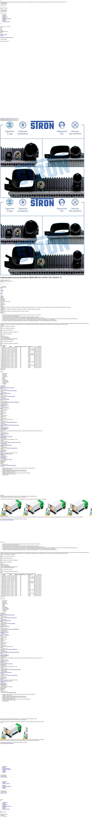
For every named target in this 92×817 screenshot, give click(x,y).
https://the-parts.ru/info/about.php (6, 445)
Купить (1, 292)
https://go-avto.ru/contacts (4, 407)
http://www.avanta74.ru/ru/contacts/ (6, 436)
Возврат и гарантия (6, 21)
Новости (4, 17)
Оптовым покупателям (7, 18)
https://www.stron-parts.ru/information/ (6, 519)
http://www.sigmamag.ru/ (4, 427)
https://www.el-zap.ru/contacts (5, 393)
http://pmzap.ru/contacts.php (12, 422)
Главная (1, 35)
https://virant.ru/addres (4, 453)
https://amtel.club (3, 450)
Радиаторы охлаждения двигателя (6, 37)
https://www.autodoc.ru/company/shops (14, 442)
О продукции (5, 16)
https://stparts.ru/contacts (4, 433)
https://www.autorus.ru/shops (12, 448)
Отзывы (4, 20)
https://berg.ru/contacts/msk (12, 390)
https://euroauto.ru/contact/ (4, 399)
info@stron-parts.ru (3, 3)
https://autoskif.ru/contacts (11, 465)
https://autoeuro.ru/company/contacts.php (7, 387)
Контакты (4, 19)
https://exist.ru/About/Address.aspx (13, 402)
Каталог (4, 15)
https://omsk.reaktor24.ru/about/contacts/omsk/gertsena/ (9, 425)
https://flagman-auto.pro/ (4, 404)
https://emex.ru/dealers (11, 396)
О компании (5, 14)
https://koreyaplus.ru (3, 456)
